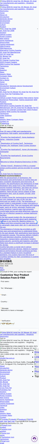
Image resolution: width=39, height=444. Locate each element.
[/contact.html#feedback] (4, 123)
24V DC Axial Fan (6, 54)
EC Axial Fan (5, 58)
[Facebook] (21, 419)
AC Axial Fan (34, 92)
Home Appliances (6, 40)
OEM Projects (5, 46)
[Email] (36, 351)
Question (3, 70)
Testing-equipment (7, 44)
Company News (6, 76)
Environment (5, 23)
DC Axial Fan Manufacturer (10, 52)
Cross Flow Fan (6, 94)
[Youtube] (4, 419)
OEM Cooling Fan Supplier (10, 64)
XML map (3, 421)
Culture (3, 25)
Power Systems (6, 396)
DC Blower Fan (5, 56)
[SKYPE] (29, 419)
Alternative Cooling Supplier (10, 50)
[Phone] (36, 371)
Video (2, 68)
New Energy (4, 398)
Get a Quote (4, 80)
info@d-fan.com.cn (7, 358)
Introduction (4, 17)
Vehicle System (6, 394)
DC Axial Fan (5, 92)
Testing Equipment (7, 404)
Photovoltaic (5, 42)
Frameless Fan (17, 94)
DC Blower (14, 92)
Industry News (5, 74)
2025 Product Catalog (8, 62)
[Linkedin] (12, 419)
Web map (11, 421)
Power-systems (6, 37)
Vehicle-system (6, 35)
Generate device (6, 19)
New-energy (4, 38)
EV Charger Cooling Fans (9, 60)
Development (5, 21)
